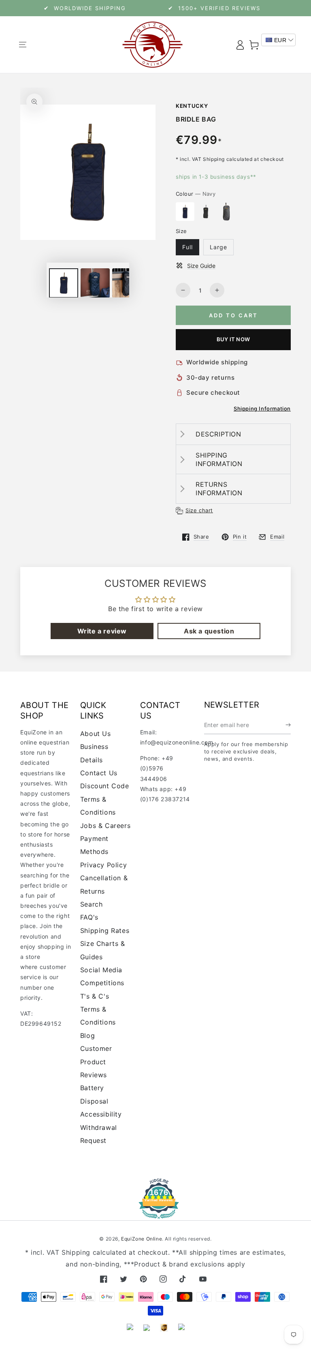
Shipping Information (262, 408)
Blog (87, 1035)
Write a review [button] (102, 631)
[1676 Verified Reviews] (155, 1213)
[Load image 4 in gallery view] (95, 283)
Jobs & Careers (105, 825)
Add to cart (233, 315)
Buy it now (233, 339)
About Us (95, 733)
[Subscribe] (288, 725)
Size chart (199, 510)
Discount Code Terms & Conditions (104, 799)
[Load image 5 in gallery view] (126, 283)
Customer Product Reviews (96, 1061)
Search (91, 904)
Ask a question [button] (209, 631)
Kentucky (192, 106)
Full (187, 247)
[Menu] (22, 44)
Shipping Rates (104, 930)
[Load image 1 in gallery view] (63, 283)
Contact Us (98, 773)
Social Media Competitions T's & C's (102, 983)
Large (218, 247)
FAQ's (89, 917)
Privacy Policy (103, 865)
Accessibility (101, 1114)
